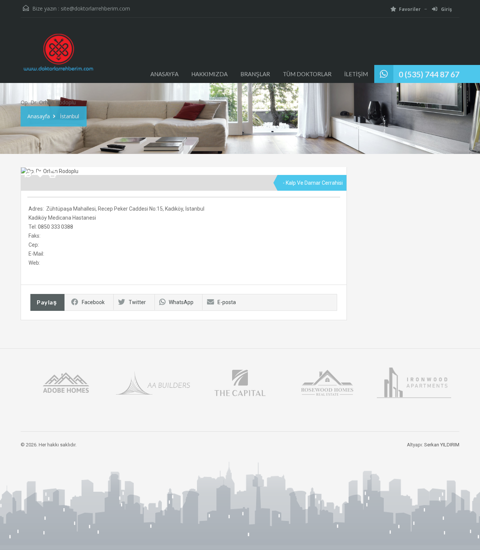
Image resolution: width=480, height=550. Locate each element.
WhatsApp (181, 302)
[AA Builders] (153, 382)
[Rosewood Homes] (327, 382)
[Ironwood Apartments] (414, 382)
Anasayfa (38, 116)
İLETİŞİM (356, 74)
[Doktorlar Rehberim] (58, 56)
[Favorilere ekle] (40, 177)
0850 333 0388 (55, 227)
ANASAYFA (164, 74)
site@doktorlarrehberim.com (95, 8)
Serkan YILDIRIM (441, 445)
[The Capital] (240, 382)
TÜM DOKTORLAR (307, 74)
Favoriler (410, 9)
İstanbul (69, 116)
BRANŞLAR (255, 74)
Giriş (446, 9)
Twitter (137, 302)
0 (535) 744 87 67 (429, 74)
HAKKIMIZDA (209, 74)
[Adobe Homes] (66, 382)
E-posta (227, 302)
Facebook (93, 302)
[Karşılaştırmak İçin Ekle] (28, 175)
